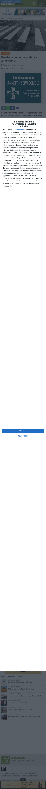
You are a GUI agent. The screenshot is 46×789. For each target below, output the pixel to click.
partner (20, 130)
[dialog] (23, 394)
